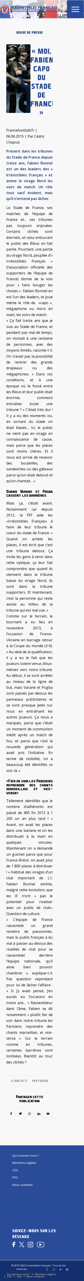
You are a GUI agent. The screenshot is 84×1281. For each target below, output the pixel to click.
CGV (15, 1170)
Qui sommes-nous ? (25, 1155)
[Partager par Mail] (47, 1113)
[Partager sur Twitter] (20, 1113)
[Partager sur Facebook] (11, 1113)
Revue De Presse (29, 32)
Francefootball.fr (20, 130)
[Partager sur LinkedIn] (38, 1113)
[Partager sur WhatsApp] (29, 1113)
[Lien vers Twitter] (60, 1269)
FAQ (15, 1177)
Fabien (43, 1081)
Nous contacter (22, 1185)
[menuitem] (73, 9)
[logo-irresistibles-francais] (28, 9)
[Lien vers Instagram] (53, 1269)
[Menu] (73, 9)
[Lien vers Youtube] (67, 1269)
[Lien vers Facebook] (47, 1269)
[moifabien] (18, 78)
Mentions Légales (24, 1163)
